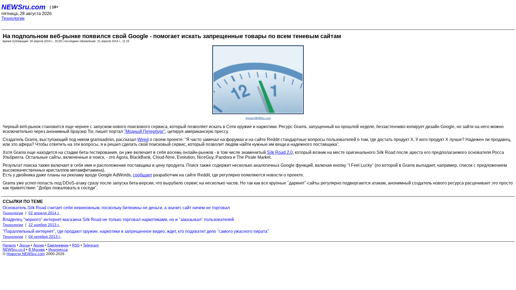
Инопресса (58, 249)
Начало (9, 245)
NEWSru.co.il (14, 249)
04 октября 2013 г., (45, 236)
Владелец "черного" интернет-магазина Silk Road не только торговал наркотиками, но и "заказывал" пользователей (118, 219)
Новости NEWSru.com (25, 254)
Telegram (91, 245)
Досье (24, 245)
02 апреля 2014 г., (44, 213)
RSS (76, 245)
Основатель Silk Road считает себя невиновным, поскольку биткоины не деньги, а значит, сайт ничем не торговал (116, 207)
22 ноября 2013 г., (44, 225)
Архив (38, 245)
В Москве (36, 249)
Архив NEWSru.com (258, 118)
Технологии (12, 18)
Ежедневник (58, 245)
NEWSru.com (23, 7)
